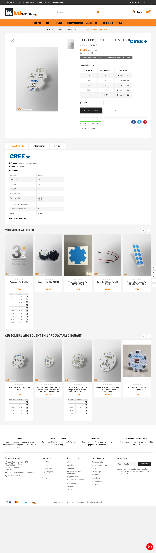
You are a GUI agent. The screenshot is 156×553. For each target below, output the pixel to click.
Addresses (96, 475)
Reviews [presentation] (58, 146)
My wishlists (97, 481)
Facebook (133, 122)
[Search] (98, 12)
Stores (70, 489)
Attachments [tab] (39, 146)
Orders (95, 468)
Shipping (70, 468)
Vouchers (96, 478)
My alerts (96, 484)
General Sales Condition (77, 480)
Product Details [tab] (17, 146)
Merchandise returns (100, 465)
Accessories (47, 468)
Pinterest (145, 122)
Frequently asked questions (74, 472)
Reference (13, 163)
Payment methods (74, 477)
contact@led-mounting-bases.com (22, 472)
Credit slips (96, 472)
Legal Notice (72, 465)
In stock (12, 166)
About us (71, 462)
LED (44, 475)
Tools (44, 478)
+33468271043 (14, 476)
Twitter (139, 122)
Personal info (97, 462)
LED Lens (46, 465)
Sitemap (70, 486)
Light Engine (47, 472)
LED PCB (46, 462)
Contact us (71, 483)
